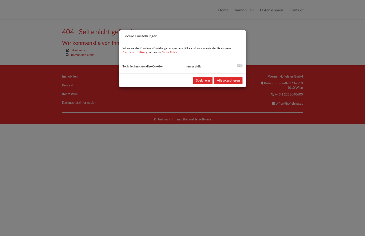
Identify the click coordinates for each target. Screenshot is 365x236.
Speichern (203, 80)
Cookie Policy (169, 52)
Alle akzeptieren (228, 80)
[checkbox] (239, 65)
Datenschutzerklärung (135, 52)
